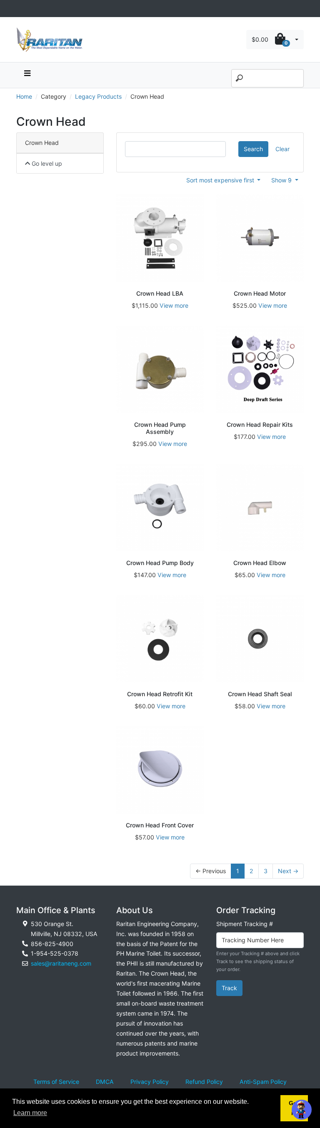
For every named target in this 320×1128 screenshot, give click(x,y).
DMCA (105, 1081)
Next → (288, 870)
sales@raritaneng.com (61, 963)
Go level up (46, 163)
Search (253, 148)
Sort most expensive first (221, 180)
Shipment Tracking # (244, 923)
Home (24, 96)
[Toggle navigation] (21, 8)
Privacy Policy (149, 1081)
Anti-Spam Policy (263, 1081)
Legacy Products (98, 96)
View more (174, 305)
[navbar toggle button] (27, 75)
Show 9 (282, 180)
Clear (282, 148)
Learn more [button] (30, 1112)
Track (229, 987)
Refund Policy (204, 1081)
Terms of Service (56, 1081)
